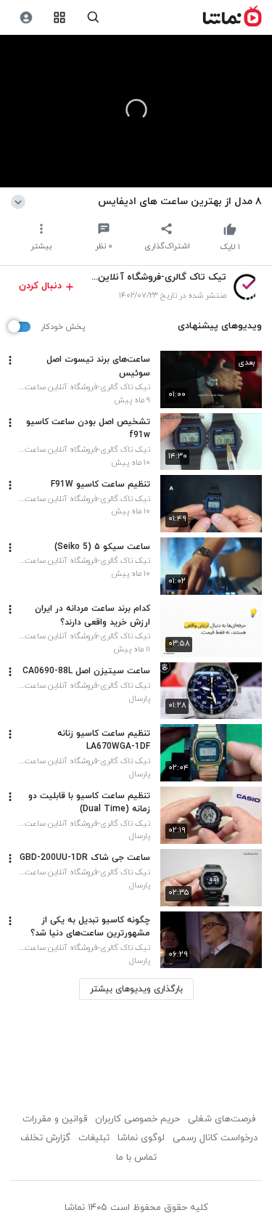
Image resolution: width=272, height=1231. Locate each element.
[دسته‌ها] (59, 18)
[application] (136, 111)
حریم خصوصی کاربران (137, 1119)
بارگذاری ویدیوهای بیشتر (136, 989)
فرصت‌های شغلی (221, 1119)
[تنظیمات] (25, 18)
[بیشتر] (10, 360)
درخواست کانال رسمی (215, 1138)
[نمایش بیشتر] (20, 201)
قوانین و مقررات (54, 1119)
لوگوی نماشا (141, 1138)
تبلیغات (94, 1138)
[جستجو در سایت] (93, 18)
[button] (136, 110)
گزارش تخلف (45, 1138)
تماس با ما (136, 1157)
